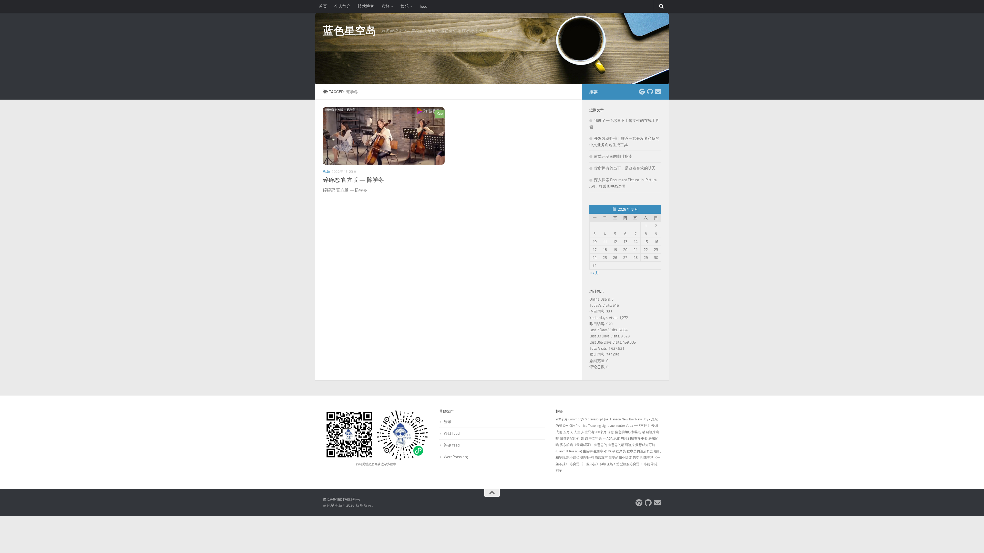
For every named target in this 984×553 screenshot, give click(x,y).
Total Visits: (598, 348)
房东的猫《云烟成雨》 (576, 445)
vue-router (617, 426)
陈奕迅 (638, 458)
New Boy (628, 419)
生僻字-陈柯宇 (604, 451)
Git (587, 419)
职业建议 (573, 458)
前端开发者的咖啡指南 (613, 156)
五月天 (568, 432)
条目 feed (452, 433)
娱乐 (405, 6)
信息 (610, 432)
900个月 (562, 419)
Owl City (569, 426)
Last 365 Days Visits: (606, 342)
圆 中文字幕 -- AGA (599, 438)
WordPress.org (456, 457)
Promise (581, 426)
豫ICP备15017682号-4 (341, 499)
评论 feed (452, 445)
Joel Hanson (612, 419)
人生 (577, 432)
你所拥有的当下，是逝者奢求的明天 (624, 168)
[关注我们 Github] (650, 92)
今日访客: (597, 311)
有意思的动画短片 (621, 445)
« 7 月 (594, 272)
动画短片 (648, 432)
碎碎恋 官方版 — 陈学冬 (353, 180)
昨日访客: (597, 324)
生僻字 (588, 451)
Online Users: (600, 299)
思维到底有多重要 (634, 438)
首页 (323, 6)
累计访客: (597, 354)
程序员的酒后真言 (640, 451)
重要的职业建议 (620, 458)
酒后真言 (601, 458)
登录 (448, 421)
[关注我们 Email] (658, 92)
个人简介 (342, 6)
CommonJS (576, 419)
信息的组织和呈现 (628, 432)
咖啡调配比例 (570, 438)
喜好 (385, 6)
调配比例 (587, 458)
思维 (616, 438)
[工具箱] (642, 92)
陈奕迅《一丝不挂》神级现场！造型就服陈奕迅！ (606, 464)
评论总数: (597, 367)
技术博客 (366, 6)
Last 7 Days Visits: (604, 330)
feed (423, 6)
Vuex (629, 426)
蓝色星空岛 (349, 30)
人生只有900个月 (594, 432)
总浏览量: (597, 360)
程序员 (621, 451)
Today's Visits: (601, 305)
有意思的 (600, 445)
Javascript (596, 419)
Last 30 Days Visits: (605, 336)
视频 (326, 171)
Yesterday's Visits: (604, 317)
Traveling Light (598, 426)
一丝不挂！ (642, 426)
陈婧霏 (649, 464)
